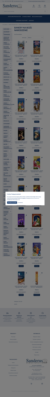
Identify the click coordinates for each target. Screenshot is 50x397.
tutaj (19, 199)
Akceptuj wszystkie (12, 202)
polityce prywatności (34, 198)
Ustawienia (20, 202)
